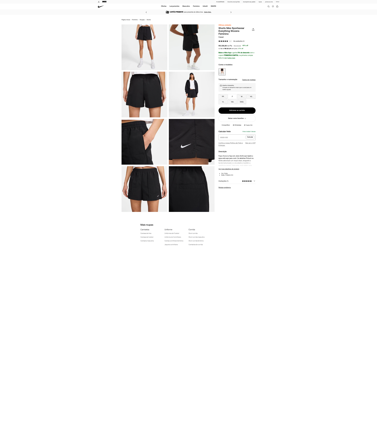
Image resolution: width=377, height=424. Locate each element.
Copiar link (249, 125)
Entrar (277, 1)
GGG (241, 102)
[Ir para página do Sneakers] (104, 2)
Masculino (186, 6)
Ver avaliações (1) (239, 41)
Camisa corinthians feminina (174, 241)
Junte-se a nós (269, 2)
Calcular (250, 137)
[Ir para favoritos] (273, 6)
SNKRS (213, 6)
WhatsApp (238, 125)
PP (223, 96)
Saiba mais (231, 58)
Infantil (205, 6)
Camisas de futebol (146, 237)
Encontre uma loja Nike (234, 2)
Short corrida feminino (196, 241)
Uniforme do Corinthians (173, 237)
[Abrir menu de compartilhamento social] (253, 29)
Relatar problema (225, 187)
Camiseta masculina (147, 241)
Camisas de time (145, 233)
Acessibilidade (220, 2)
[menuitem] (163, 6)
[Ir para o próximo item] (231, 12)
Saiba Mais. (207, 12)
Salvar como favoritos (236, 118)
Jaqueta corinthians (171, 244)
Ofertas (163, 6)
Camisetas (144, 229)
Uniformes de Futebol (172, 233)
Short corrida (193, 233)
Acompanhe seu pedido (249, 2)
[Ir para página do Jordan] (99, 2)
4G (251, 96)
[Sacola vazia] (277, 6)
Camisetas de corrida (196, 244)
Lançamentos (174, 6)
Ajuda (260, 2)
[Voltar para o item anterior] (146, 12)
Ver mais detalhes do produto (229, 169)
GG (232, 102)
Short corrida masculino (197, 237)
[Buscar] (269, 6)
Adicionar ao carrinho (237, 110)
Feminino (196, 6)
